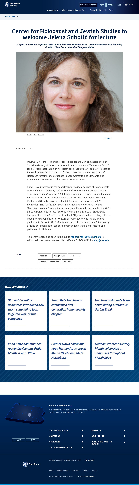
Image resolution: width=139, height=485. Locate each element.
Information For (105, 10)
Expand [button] (107, 138)
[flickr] (25, 430)
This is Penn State (58, 431)
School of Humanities (49, 262)
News (14, 16)
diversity (68, 262)
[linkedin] (20, 430)
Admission (54, 442)
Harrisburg (75, 256)
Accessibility (75, 470)
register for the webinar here (86, 237)
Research (93, 10)
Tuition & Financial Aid (60, 447)
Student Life (97, 436)
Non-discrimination (62, 470)
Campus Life (59, 256)
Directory (94, 470)
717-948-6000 (89, 460)
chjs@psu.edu (101, 240)
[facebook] (15, 430)
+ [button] (82, 430)
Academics (51, 10)
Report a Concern (88, 5)
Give (119, 5)
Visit (101, 5)
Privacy (51, 470)
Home (7, 16)
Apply (110, 5)
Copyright (85, 470)
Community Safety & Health (102, 443)
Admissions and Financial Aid (73, 10)
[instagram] (36, 430)
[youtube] (31, 430)
